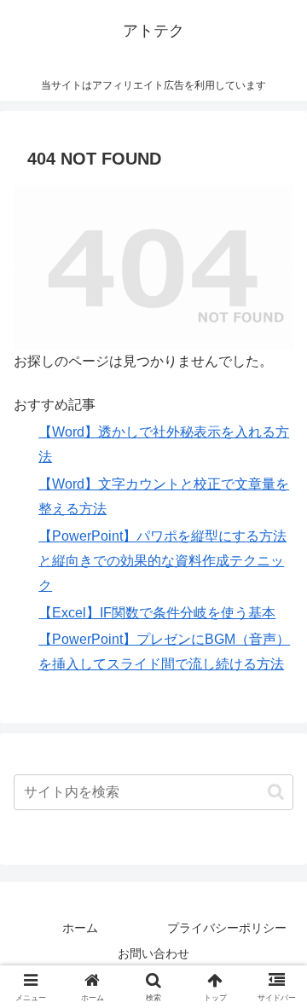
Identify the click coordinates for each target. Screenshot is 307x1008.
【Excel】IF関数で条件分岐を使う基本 (156, 612)
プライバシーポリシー (227, 928)
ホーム (80, 928)
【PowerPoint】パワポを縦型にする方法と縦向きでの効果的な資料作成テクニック (162, 561)
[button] (276, 792)
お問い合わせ (153, 953)
